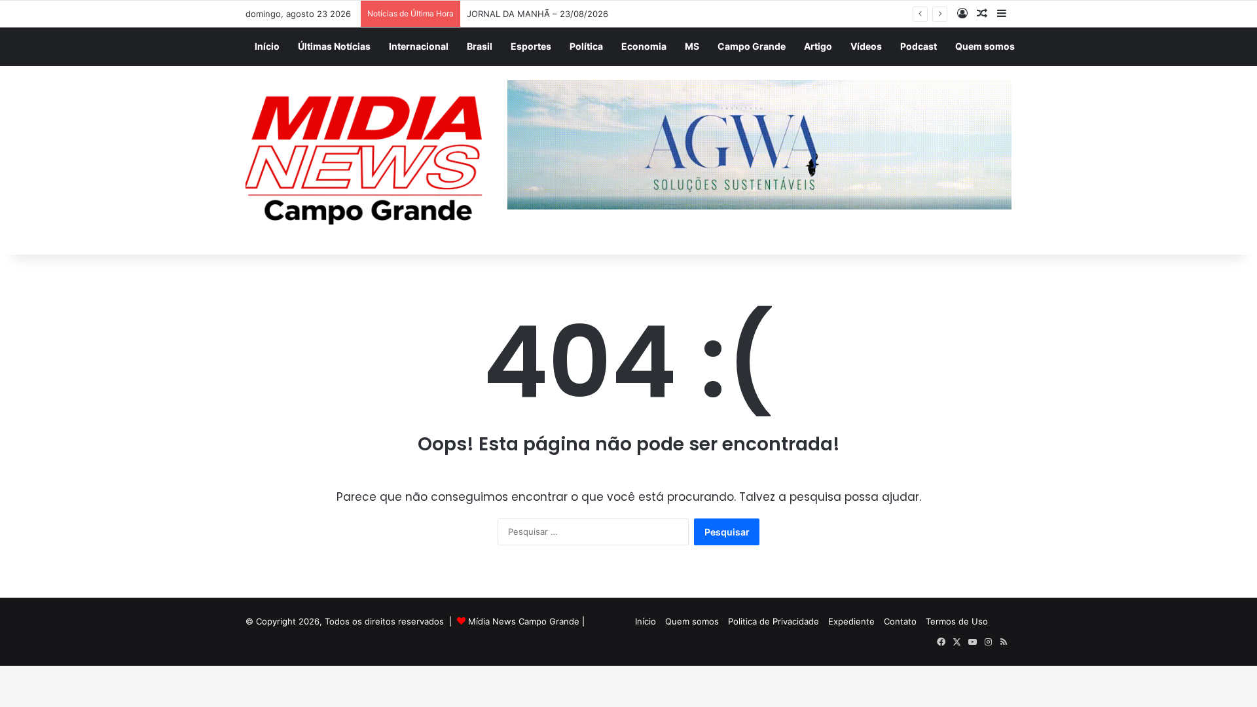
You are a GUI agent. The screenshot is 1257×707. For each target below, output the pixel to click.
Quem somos (985, 46)
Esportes (531, 46)
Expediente (851, 621)
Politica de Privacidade (773, 621)
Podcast (918, 46)
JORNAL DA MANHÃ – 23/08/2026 (537, 14)
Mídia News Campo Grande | (526, 621)
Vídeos (866, 46)
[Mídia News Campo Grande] (367, 160)
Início (267, 46)
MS (692, 46)
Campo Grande (752, 46)
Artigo (818, 46)
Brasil (479, 46)
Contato (900, 621)
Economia (643, 46)
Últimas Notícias (334, 46)
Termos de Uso (957, 621)
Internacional (418, 46)
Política (586, 46)
